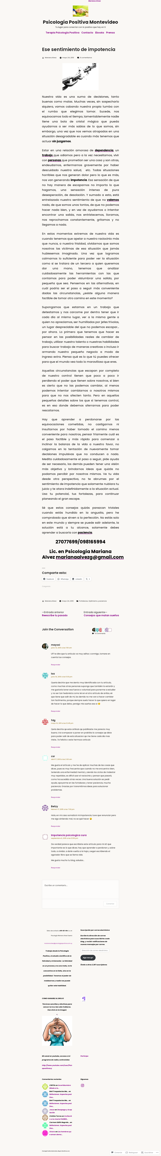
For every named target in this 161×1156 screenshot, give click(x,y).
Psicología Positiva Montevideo (80, 22)
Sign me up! (88, 957)
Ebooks (99, 32)
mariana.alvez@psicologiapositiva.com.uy (58, 943)
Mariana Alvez (50, 57)
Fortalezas (83, 601)
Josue (51, 1110)
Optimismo (93, 601)
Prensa (110, 32)
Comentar (110, 904)
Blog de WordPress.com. (64, 1151)
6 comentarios (86, 57)
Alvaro (52, 1131)
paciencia (102, 601)
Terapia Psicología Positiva (62, 32)
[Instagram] (82, 1085)
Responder (55, 664)
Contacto (87, 32)
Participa (84, 1056)
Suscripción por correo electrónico (95, 930)
